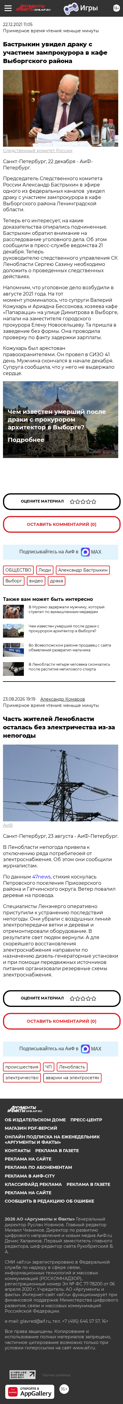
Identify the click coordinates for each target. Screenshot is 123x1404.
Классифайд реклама (33, 1184)
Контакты (17, 1150)
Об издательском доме (35, 1120)
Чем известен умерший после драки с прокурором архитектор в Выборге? (57, 419)
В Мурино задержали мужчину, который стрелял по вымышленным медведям (66, 609)
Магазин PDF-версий (31, 1128)
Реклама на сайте (28, 1159)
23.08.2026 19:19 (19, 699)
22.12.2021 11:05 (18, 24)
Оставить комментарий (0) (61, 524)
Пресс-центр (86, 1120)
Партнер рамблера (56, 1375)
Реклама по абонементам (38, 1167)
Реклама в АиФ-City (30, 1176)
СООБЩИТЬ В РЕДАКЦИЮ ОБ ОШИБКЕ (49, 1201)
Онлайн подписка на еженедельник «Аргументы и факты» (52, 1139)
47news (41, 877)
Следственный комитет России (38, 150)
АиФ (8, 825)
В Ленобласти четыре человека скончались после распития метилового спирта (69, 666)
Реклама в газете (57, 1150)
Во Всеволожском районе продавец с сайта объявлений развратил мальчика (70, 647)
